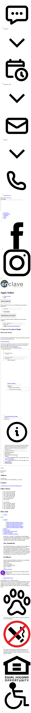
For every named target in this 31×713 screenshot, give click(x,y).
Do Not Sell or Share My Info (10, 531)
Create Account (8, 463)
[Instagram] (16, 275)
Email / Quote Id (7, 323)
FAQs (4, 218)
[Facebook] (16, 248)
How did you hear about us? (11, 454)
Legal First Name (9, 357)
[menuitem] (16, 213)
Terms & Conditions (9, 458)
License (5, 514)
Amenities (5, 215)
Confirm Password (9, 450)
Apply (4, 216)
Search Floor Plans (5, 341)
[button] (17, 446)
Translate (5, 519)
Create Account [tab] (7, 296)
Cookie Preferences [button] (7, 532)
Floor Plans (6, 212)
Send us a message (7, 569)
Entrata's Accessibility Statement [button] (10, 533)
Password (5, 324)
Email (6, 417)
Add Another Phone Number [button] (11, 416)
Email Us (20, 485)
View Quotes (6, 311)
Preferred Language (9, 452)
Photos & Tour (6, 214)
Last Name (7, 358)
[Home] (12, 289)
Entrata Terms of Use (8, 578)
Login (5, 326)
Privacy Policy (8, 461)
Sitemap (5, 528)
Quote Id (5, 308)
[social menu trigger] (1, 278)
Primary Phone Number (15, 389)
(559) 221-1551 (17, 347)
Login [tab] (4, 297)
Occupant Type (8, 353)
